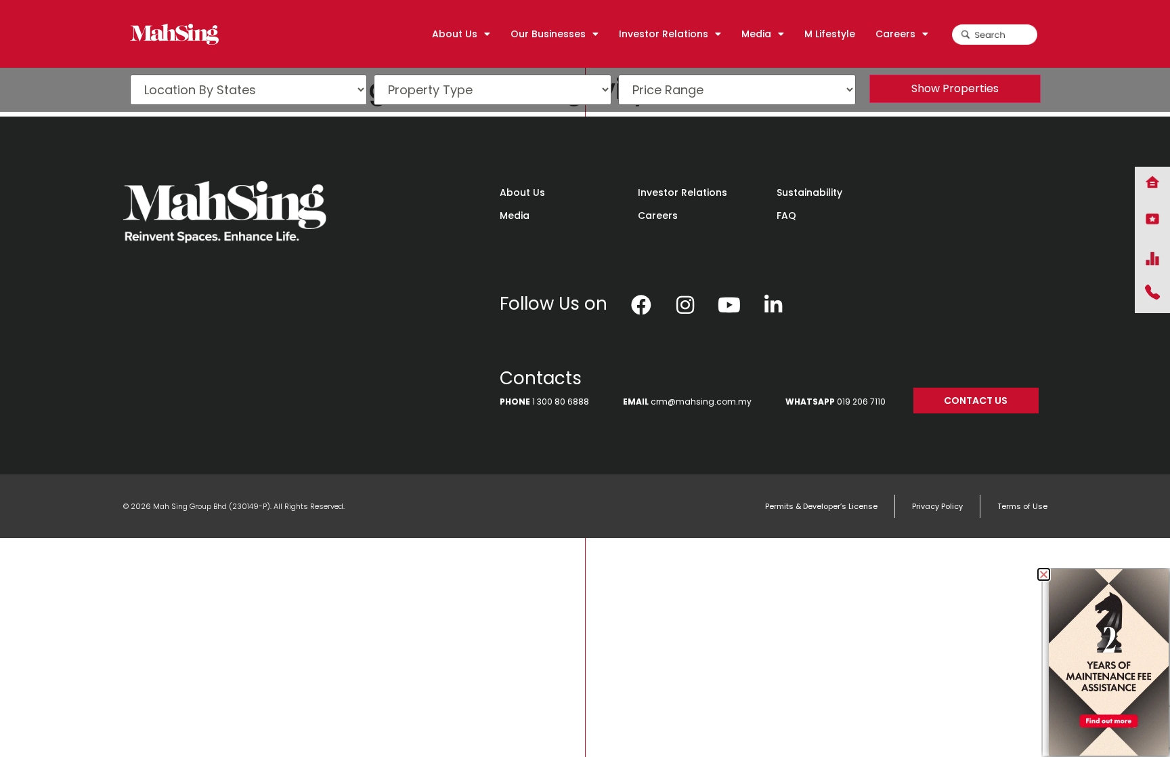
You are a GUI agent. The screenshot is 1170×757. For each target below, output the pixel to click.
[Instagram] (685, 305)
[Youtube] (729, 305)
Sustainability (809, 192)
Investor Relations (682, 192)
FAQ (786, 215)
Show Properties (955, 88)
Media (514, 215)
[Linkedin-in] (773, 305)
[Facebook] (641, 305)
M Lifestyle (829, 34)
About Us (522, 192)
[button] (1044, 574)
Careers (658, 215)
